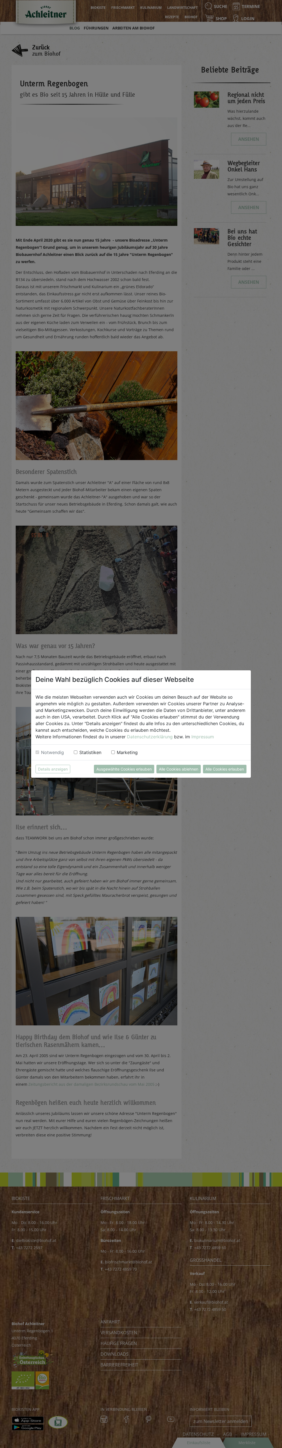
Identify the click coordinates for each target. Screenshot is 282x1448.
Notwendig (52, 752)
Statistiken (90, 752)
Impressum (202, 736)
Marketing (127, 752)
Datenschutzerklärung (150, 736)
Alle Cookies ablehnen (178, 769)
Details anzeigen (53, 769)
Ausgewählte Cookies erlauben (124, 769)
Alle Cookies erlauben (224, 769)
